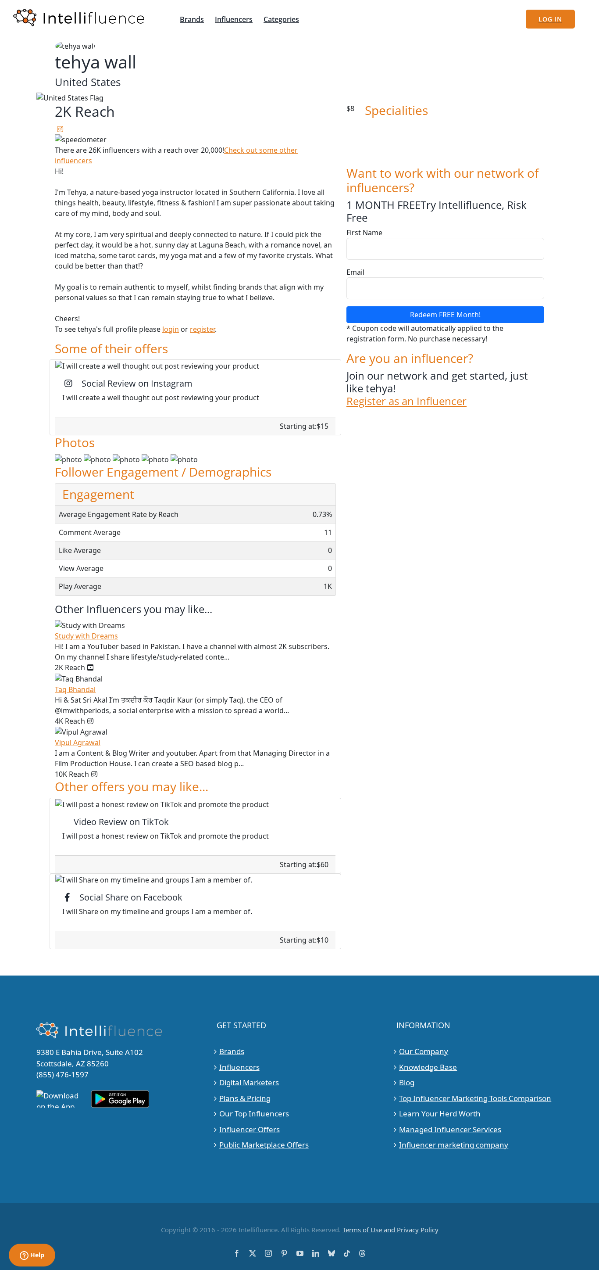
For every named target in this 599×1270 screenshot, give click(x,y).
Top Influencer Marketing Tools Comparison (475, 1098)
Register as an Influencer (406, 401)
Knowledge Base (428, 1067)
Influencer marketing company (453, 1145)
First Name (364, 232)
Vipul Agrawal (77, 742)
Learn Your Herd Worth (440, 1114)
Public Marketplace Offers (264, 1145)
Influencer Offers (249, 1129)
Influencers (239, 1067)
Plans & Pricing (245, 1098)
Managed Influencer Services (450, 1129)
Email (355, 272)
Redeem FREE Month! (445, 314)
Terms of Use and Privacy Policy (390, 1229)
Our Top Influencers (254, 1114)
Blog (406, 1082)
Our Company (423, 1051)
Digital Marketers (249, 1082)
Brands (231, 1051)
